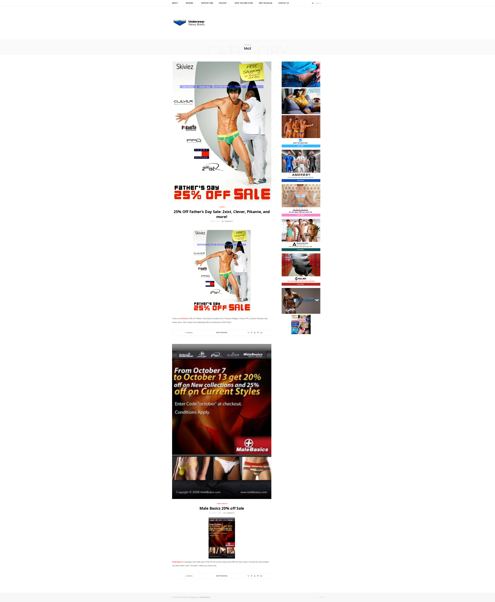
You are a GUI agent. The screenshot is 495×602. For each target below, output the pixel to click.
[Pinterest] (258, 332)
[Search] (313, 3)
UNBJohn (189, 332)
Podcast (223, 3)
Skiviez (185, 318)
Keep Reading (221, 332)
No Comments (227, 221)
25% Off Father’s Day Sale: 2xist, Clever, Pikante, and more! (222, 214)
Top (321, 597)
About (175, 3)
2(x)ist (223, 207)
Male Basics (222, 504)
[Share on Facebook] (251, 332)
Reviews (189, 3)
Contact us (283, 3)
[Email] (261, 332)
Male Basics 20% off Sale (221, 508)
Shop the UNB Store (244, 3)
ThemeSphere (205, 597)
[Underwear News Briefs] (191, 23)
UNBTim (190, 576)
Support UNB (207, 3)
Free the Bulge (265, 3)
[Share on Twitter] (255, 332)
